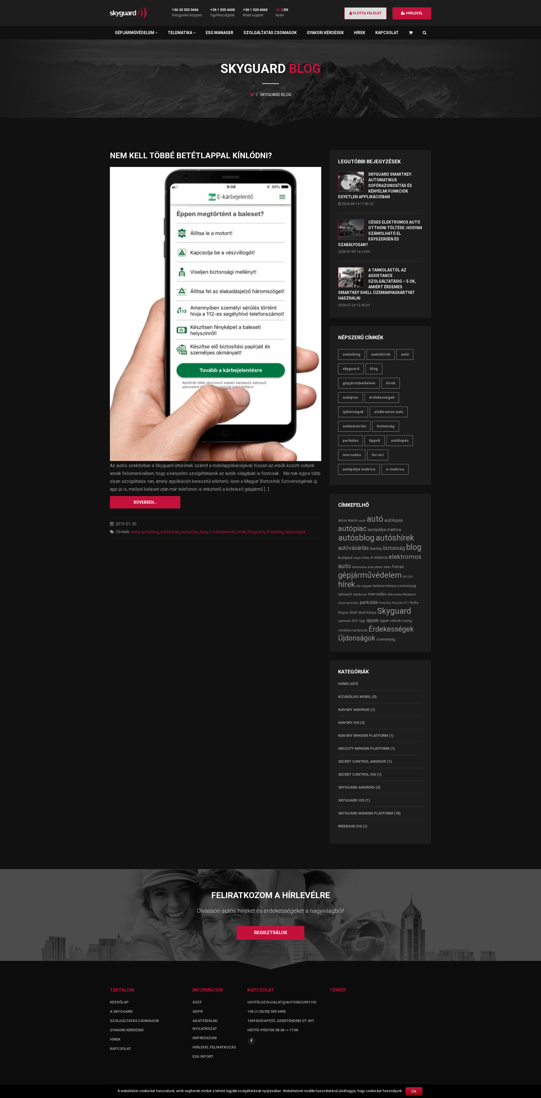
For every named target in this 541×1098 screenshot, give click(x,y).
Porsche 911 (400, 603)
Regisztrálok (270, 932)
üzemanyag (385, 639)
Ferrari (378, 455)
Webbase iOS (350, 826)
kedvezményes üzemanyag (394, 586)
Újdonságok (295, 532)
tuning (407, 621)
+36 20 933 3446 (185, 10)
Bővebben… (145, 502)
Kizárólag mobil (354, 697)
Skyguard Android (356, 787)
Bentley (376, 548)
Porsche (385, 603)
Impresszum (204, 1038)
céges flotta (361, 558)
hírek (241, 532)
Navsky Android (354, 710)
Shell (353, 613)
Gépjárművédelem (135, 32)
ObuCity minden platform (363, 748)
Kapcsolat (387, 32)
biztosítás (189, 532)
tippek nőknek (390, 621)
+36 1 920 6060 (255, 10)
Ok (413, 1091)
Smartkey (274, 532)
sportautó (344, 621)
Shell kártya (367, 613)
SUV (355, 621)
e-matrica (395, 469)
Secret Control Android (362, 761)
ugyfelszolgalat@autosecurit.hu (281, 1002)
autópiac (350, 397)
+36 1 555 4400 (222, 10)
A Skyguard (121, 1011)
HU (278, 10)
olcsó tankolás (348, 603)
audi (362, 521)
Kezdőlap (119, 1002)
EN (285, 10)
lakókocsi (360, 594)
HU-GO (408, 577)
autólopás (400, 440)
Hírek (359, 32)
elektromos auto (388, 412)
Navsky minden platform (363, 735)
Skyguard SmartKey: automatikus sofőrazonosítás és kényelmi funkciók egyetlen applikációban (375, 185)
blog (204, 532)
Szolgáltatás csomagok (270, 32)
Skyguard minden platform (365, 813)
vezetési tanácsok (352, 630)
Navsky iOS (348, 722)
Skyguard (255, 532)
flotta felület (367, 13)
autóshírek (169, 532)
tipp (362, 621)
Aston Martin (348, 521)
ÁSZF (197, 1002)
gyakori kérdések (127, 1030)
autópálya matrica (359, 469)
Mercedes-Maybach (402, 594)
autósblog (150, 532)
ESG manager (219, 32)
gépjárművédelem (359, 383)
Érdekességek (381, 397)
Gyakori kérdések (325, 32)
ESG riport (202, 1056)
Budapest (345, 558)
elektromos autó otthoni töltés (371, 567)
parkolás (350, 440)
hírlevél (414, 13)
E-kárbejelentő (222, 532)
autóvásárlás (354, 426)
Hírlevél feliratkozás (214, 1047)
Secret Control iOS (357, 774)
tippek (374, 440)
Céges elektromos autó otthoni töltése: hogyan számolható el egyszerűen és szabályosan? (380, 233)
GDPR (197, 1011)
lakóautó (345, 594)
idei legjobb (364, 586)
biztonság (385, 426)
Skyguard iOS (351, 800)
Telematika (180, 32)
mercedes (352, 455)
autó (135, 532)
